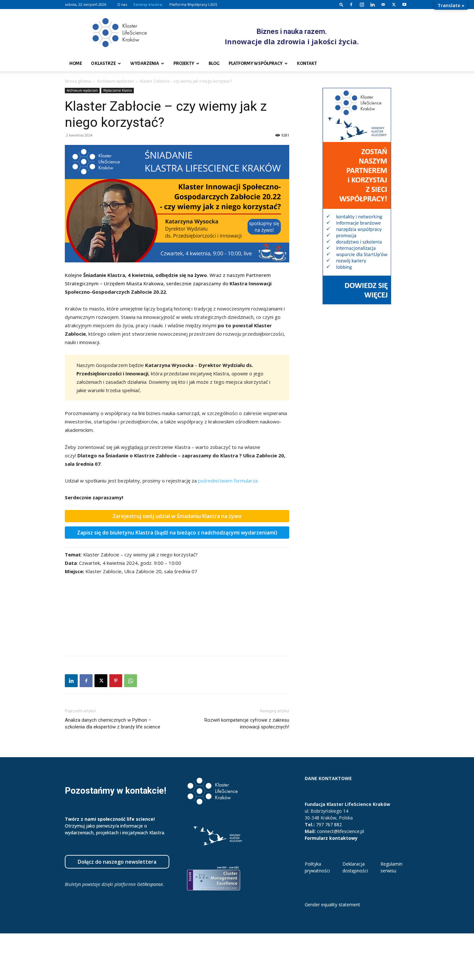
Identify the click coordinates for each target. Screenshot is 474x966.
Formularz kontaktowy (331, 838)
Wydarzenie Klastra (117, 90)
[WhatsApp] (130, 680)
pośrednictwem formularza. (228, 480)
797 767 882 (329, 824)
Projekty (183, 63)
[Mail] (383, 4)
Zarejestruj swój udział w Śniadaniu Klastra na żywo (177, 516)
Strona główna (78, 81)
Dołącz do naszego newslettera (117, 861)
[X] (394, 4)
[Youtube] (404, 4)
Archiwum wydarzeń (115, 81)
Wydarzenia (144, 63)
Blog (214, 63)
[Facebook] (351, 4)
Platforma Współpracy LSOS (193, 4)
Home (75, 63)
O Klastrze (103, 63)
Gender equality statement (332, 904)
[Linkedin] (372, 4)
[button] (341, 4)
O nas (122, 4)
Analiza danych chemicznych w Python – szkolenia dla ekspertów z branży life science (112, 723)
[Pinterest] (115, 680)
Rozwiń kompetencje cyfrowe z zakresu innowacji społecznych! (246, 723)
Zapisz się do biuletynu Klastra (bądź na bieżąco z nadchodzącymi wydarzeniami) (177, 532)
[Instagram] (362, 4)
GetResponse (150, 884)
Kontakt (307, 63)
